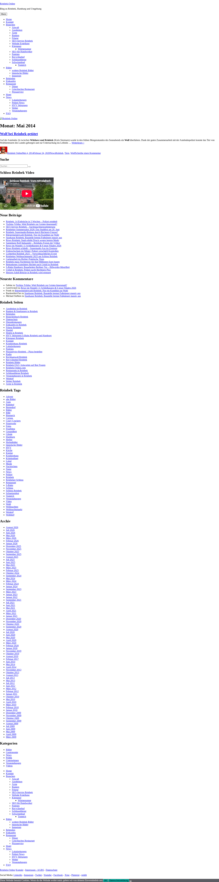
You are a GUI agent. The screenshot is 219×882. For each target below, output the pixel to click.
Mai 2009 (10, 731)
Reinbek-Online (7, 3)
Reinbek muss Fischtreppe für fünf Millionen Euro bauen (33, 262)
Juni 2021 (10, 605)
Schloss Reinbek (14, 490)
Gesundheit (11, 431)
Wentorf (10, 378)
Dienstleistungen (14, 322)
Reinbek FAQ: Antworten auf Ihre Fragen (25, 365)
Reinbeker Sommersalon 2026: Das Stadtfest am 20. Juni (32, 229)
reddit (84, 875)
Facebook (58, 875)
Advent (9, 396)
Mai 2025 (10, 565)
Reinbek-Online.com (16, 368)
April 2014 (11, 667)
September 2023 (13, 589)
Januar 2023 (11, 594)
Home (9, 19)
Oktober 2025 (12, 551)
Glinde (9, 434)
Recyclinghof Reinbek (16, 359)
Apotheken (17, 30)
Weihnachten (12, 506)
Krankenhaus (12, 455)
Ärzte (14, 32)
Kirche (9, 450)
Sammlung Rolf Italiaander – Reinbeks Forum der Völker (33, 243)
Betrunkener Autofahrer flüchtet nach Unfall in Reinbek (32, 264)
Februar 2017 (12, 659)
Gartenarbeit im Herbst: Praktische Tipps (25, 259)
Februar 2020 (12, 645)
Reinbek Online (14, 153)
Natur (8, 469)
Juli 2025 (10, 559)
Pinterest (75, 875)
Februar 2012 (12, 691)
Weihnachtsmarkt (14, 509)
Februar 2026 (12, 541)
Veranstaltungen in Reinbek (19, 376)
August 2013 (12, 675)
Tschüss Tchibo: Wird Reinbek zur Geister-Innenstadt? (31, 224)
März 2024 (11, 581)
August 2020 (12, 629)
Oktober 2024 (12, 573)
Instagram (16, 75)
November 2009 (13, 715)
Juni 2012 (10, 686)
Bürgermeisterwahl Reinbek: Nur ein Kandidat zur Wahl (32, 235)
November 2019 (13, 651)
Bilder (9, 67)
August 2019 (12, 656)
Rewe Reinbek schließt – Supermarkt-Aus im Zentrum (31, 248)
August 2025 (12, 557)
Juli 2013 (10, 678)
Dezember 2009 (13, 713)
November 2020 (13, 621)
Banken (15, 35)
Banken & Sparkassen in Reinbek (22, 311)
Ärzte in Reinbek (14, 384)
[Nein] (130, 881)
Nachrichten (11, 466)
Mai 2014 (10, 664)
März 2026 (11, 538)
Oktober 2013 (12, 672)
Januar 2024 (11, 586)
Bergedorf (10, 407)
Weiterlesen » (78, 143)
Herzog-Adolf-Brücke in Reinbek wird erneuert (28, 272)
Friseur (15, 38)
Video (9, 501)
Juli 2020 (10, 632)
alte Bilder (11, 399)
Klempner (16, 46)
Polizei (9, 474)
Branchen (10, 24)
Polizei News (18, 102)
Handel (9, 330)
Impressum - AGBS (34, 870)
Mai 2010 (10, 699)
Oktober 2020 (12, 624)
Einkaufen (11, 81)
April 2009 (11, 734)
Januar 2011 (11, 694)
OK (105, 880)
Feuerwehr (11, 423)
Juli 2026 (10, 530)
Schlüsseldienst (19, 59)
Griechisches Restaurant (23, 89)
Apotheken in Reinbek (16, 308)
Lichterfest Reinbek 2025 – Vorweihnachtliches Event (31, 253)
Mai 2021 (10, 608)
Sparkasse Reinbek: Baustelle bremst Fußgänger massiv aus (34, 237)
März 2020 (11, 643)
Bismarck (10, 415)
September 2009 (13, 721)
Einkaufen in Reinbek (16, 325)
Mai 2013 (10, 680)
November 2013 (13, 670)
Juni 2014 (10, 661)
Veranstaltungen (19, 110)
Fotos (8, 426)
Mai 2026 (10, 535)
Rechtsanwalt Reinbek (16, 357)
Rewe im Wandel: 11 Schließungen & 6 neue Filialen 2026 (33, 245)
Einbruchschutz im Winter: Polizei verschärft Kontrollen (32, 251)
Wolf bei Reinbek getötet (19, 134)
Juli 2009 (10, 726)
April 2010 (11, 702)
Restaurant (11, 84)
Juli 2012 (10, 683)
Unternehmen (12, 760)
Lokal (8, 461)
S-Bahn (9, 485)
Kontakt (10, 22)
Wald (8, 504)
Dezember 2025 (13, 546)
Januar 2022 (11, 597)
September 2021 (13, 600)
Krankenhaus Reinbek (16, 343)
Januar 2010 (11, 710)
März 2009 (11, 737)
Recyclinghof (18, 57)
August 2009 (12, 723)
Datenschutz (12, 319)
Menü (3, 14)
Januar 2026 (11, 543)
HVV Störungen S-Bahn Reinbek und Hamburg (29, 335)
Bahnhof (10, 404)
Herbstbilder (12, 442)
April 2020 (11, 640)
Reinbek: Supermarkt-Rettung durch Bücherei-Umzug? (32, 232)
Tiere (67, 153)
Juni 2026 (10, 532)
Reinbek (59, 153)
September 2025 (13, 554)
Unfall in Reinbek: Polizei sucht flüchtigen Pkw (28, 270)
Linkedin (18, 875)
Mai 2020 (10, 637)
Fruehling (10, 429)
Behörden (10, 78)
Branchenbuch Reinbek (17, 316)
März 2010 (11, 704)
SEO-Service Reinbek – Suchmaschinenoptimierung (30, 227)
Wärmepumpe (24, 49)
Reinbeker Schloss (14, 480)
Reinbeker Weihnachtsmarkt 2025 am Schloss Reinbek (32, 256)
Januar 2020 (11, 648)
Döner (15, 86)
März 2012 (11, 688)
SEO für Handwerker (22, 51)
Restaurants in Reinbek (17, 370)
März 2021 (11, 613)
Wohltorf (10, 515)
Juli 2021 (10, 602)
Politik (9, 757)
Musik (9, 463)
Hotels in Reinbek (14, 333)
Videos (9, 766)
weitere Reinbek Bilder (23, 70)
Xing (67, 875)
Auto (8, 402)
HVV (8, 447)
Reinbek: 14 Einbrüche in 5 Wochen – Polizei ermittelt (31, 221)
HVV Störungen (20, 105)
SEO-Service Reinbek (22, 41)
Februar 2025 (12, 570)
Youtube (48, 875)
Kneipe (9, 453)
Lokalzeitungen (19, 100)
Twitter (38, 875)
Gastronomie (12, 752)
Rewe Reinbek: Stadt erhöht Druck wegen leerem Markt (32, 240)
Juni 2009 (10, 729)
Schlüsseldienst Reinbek (17, 373)
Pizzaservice (18, 92)
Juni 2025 (10, 562)
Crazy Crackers (13, 421)
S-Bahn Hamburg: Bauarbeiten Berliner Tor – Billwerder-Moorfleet (38, 267)
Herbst (9, 439)
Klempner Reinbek (15, 338)
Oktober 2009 (12, 718)
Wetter (15, 108)
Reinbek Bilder (13, 362)
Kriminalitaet (12, 458)
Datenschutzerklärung (118, 880)
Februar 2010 (12, 707)
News (8, 97)
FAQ (8, 113)
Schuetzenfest (12, 493)
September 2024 (13, 575)
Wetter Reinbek (13, 381)
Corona (9, 418)
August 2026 (12, 527)
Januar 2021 (11, 616)
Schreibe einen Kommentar (88, 153)
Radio (9, 354)
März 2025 (11, 567)
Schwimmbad (18, 62)
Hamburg (10, 437)
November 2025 (13, 549)
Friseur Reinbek (13, 327)
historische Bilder (20, 73)
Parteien (16, 54)
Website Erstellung (20, 43)
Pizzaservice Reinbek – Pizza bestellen (24, 351)
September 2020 (13, 627)
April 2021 (11, 610)
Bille (8, 412)
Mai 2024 (10, 578)
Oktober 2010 (12, 696)
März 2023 (11, 592)
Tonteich (22, 65)
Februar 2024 (12, 584)
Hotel (8, 94)
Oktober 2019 (12, 653)
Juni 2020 (10, 635)
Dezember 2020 (13, 618)
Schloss (9, 488)
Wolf (72, 153)
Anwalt (15, 27)
